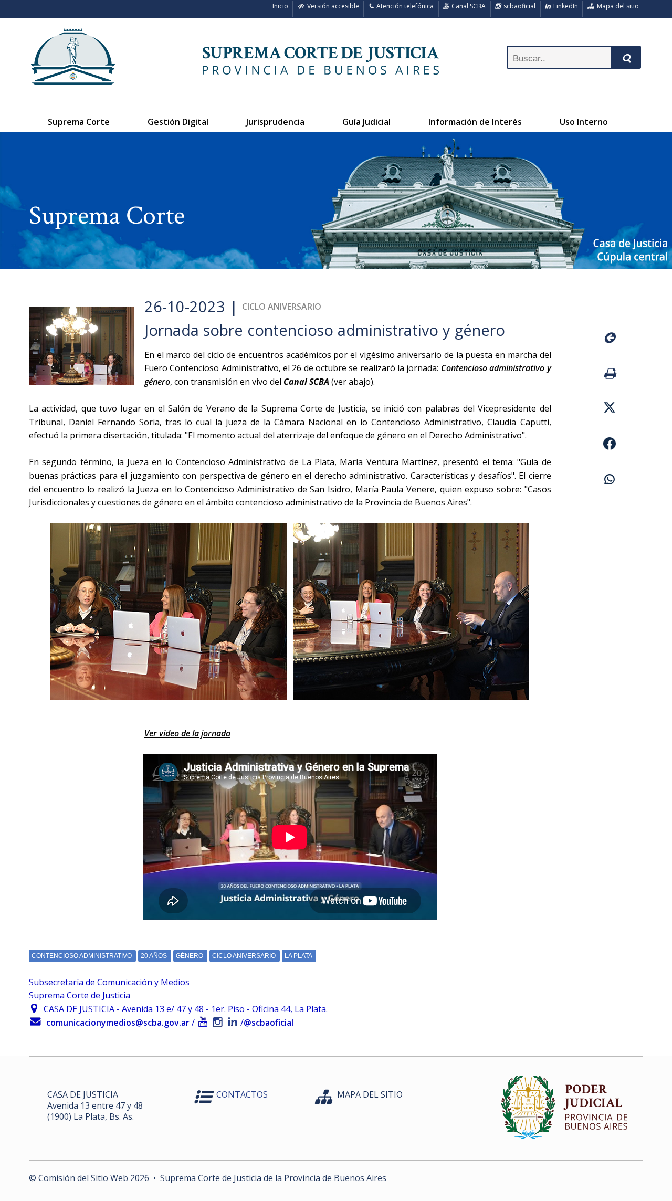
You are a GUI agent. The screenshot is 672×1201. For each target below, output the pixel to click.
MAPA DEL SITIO (370, 1094)
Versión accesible (331, 6)
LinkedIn (564, 6)
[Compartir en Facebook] (609, 445)
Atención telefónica (403, 6)
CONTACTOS (242, 1094)
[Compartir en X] (609, 409)
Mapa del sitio (616, 6)
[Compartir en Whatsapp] (609, 481)
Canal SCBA (467, 6)
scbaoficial (518, 6)
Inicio (278, 6)
